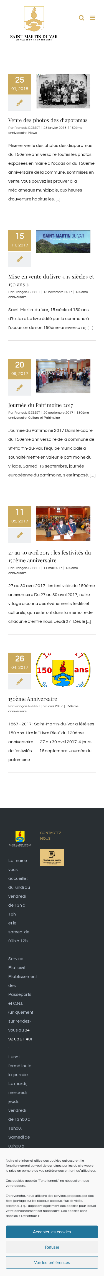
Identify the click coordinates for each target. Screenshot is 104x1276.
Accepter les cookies (52, 1231)
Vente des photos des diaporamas (48, 120)
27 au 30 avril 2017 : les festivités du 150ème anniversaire (49, 556)
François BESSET (27, 128)
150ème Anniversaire (32, 698)
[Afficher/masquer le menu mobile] (93, 18)
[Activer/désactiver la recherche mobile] (81, 18)
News (32, 133)
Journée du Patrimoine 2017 (40, 404)
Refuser (52, 1247)
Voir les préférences (52, 1262)
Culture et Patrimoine (44, 418)
